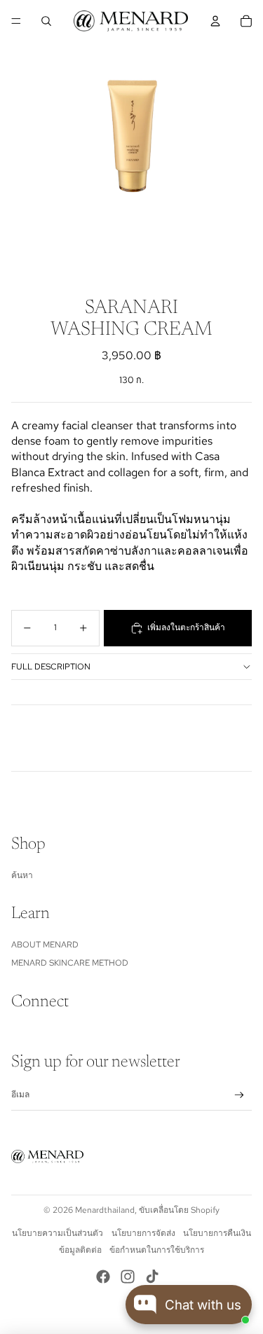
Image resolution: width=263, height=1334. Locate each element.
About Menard (45, 944)
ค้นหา (22, 875)
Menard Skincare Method (69, 962)
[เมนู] (16, 21)
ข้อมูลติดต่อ (80, 1250)
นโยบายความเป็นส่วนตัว (57, 1233)
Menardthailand (105, 1210)
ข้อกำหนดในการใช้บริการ (156, 1250)
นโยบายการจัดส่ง (143, 1233)
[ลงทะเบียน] (239, 1095)
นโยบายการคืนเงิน (217, 1233)
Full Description (50, 666)
